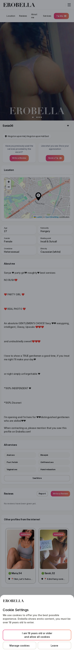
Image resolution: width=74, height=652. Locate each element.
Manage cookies (19, 645)
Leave (54, 645)
